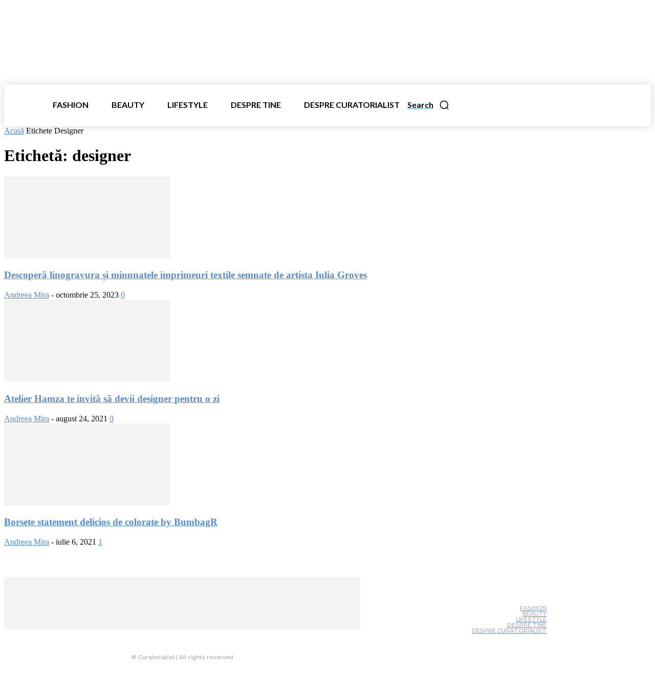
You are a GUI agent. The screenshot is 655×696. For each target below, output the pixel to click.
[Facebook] (158, 637)
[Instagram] (178, 637)
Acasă (14, 130)
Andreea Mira (26, 294)
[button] (428, 104)
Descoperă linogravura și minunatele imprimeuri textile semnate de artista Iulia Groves (185, 275)
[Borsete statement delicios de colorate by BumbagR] (87, 502)
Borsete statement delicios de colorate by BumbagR (110, 522)
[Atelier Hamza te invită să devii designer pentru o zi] (87, 378)
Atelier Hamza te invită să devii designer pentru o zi (112, 398)
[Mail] (199, 637)
